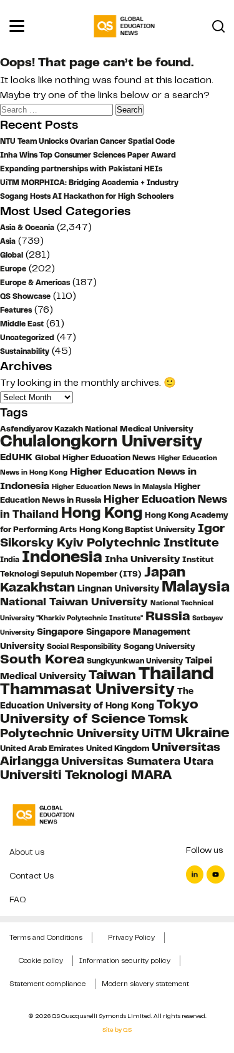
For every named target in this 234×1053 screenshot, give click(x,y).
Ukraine (202, 732)
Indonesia (62, 556)
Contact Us (31, 875)
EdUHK (16, 457)
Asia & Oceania (27, 228)
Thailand (176, 673)
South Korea (42, 659)
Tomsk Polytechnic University (94, 726)
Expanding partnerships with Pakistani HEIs (81, 169)
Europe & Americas (35, 283)
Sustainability (24, 351)
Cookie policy (41, 960)
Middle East (22, 324)
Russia (167, 616)
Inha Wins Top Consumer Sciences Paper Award (88, 155)
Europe (13, 269)
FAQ (17, 899)
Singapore (60, 631)
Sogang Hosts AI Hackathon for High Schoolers (86, 196)
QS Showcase (25, 296)
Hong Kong (101, 512)
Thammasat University (87, 688)
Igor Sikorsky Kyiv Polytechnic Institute (112, 535)
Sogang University (159, 647)
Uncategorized (27, 338)
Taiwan (112, 674)
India (9, 560)
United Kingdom (117, 748)
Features (16, 310)
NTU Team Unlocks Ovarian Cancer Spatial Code (87, 141)
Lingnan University (118, 588)
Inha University (142, 558)
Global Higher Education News (95, 458)
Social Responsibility (84, 646)
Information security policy (124, 960)
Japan (164, 572)
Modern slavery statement (145, 984)
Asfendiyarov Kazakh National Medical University (96, 429)
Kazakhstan (37, 587)
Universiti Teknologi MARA (86, 774)
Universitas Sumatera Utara (137, 761)
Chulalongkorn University (101, 441)
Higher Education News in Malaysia (112, 486)
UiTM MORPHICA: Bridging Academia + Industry (89, 183)
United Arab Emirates (42, 748)
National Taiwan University (74, 601)
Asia (8, 241)
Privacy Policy (131, 937)
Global (11, 255)
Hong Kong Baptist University (137, 530)
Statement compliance (47, 984)
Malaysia (196, 586)
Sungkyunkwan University (135, 661)
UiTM (157, 733)
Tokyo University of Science (99, 711)
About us (26, 852)
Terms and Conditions (45, 937)
